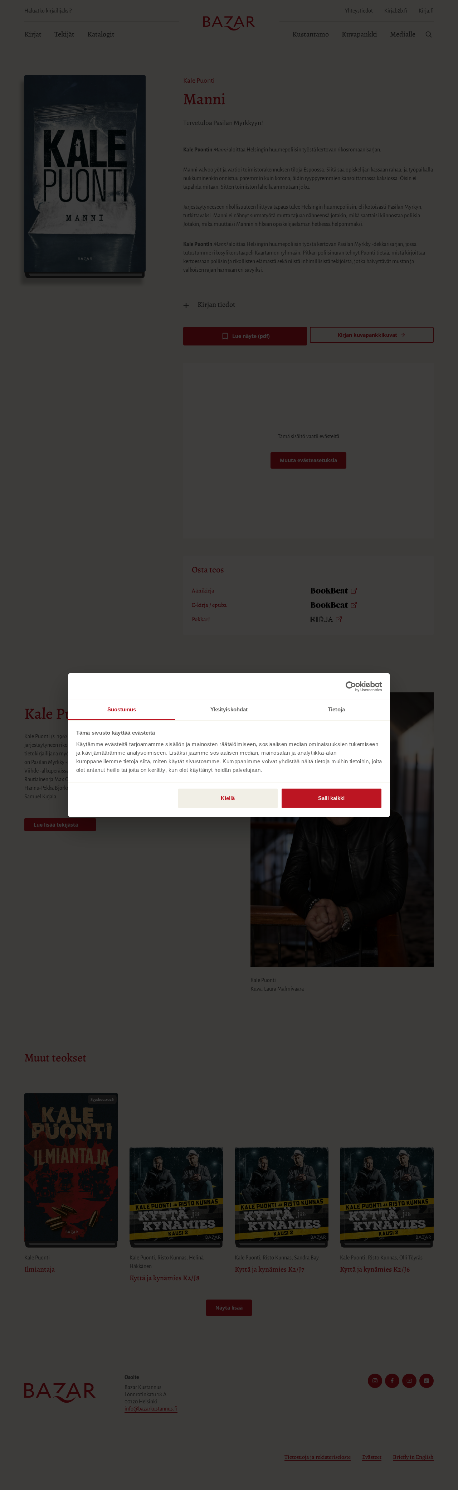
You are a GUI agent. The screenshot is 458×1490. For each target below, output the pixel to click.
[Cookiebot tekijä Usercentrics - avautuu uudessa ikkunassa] (351, 686)
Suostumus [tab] (121, 709)
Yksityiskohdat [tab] (229, 709)
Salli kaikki (331, 798)
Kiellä (228, 798)
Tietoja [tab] (336, 709)
